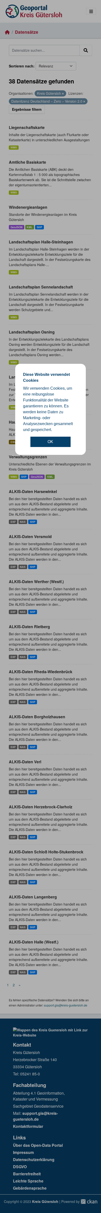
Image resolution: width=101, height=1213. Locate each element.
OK (50, 442)
